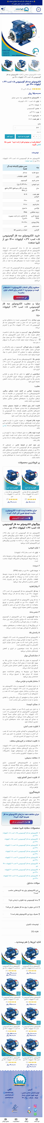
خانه (39, 74)
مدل (39, 124)
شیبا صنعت (29, 161)
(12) (7, 971)
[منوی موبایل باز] (38, 9)
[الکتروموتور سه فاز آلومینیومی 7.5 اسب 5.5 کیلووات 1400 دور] (31, 955)
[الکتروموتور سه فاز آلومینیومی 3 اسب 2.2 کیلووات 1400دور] (11, 986)
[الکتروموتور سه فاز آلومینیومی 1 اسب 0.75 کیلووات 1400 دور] (31, 1046)
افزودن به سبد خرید (23, 136)
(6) (26, 499)
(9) (27, 971)
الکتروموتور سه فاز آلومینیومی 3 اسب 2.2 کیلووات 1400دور (11, 998)
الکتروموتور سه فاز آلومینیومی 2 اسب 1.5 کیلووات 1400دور (31, 1027)
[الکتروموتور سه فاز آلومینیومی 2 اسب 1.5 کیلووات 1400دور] (31, 1015)
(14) (27, 1031)
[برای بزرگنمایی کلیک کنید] (36, 54)
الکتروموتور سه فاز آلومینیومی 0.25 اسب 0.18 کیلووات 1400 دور (11, 1059)
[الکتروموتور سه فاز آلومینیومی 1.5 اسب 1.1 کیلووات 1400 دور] (11, 1015)
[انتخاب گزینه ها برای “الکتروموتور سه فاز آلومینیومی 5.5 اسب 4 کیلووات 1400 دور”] (18, 962)
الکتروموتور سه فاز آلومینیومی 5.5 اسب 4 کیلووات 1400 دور (11, 967)
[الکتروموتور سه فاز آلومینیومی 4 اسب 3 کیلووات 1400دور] (31, 986)
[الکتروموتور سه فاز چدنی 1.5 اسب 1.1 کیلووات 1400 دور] (12, 477)
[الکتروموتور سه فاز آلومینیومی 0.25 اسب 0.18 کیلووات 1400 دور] (11, 1046)
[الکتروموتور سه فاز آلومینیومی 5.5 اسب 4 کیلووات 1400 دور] (11, 955)
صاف (38, 132)
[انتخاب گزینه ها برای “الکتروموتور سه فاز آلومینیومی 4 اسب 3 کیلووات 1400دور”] (39, 994)
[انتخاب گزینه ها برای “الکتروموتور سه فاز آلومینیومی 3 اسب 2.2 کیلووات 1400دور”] (18, 994)
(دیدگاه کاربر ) (26, 89)
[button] (39, 37)
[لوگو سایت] (21, 9)
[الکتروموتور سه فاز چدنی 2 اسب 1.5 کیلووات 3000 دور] (30, 477)
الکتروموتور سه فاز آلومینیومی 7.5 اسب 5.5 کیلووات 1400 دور (31, 967)
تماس (39, 144)
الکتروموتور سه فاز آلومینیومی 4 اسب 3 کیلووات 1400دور (31, 998)
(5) (27, 1002)
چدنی (4, 425)
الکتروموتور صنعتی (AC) (28, 74)
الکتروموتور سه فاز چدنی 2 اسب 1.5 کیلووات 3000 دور (30, 494)
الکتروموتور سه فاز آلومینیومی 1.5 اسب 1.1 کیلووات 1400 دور (11, 1027)
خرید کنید (10, 136)
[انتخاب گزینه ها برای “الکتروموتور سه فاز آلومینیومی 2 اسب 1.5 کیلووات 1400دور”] (39, 1023)
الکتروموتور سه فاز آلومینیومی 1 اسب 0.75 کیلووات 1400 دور (31, 1059)
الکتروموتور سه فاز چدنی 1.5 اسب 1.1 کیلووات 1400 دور (12, 494)
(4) (7, 499)
